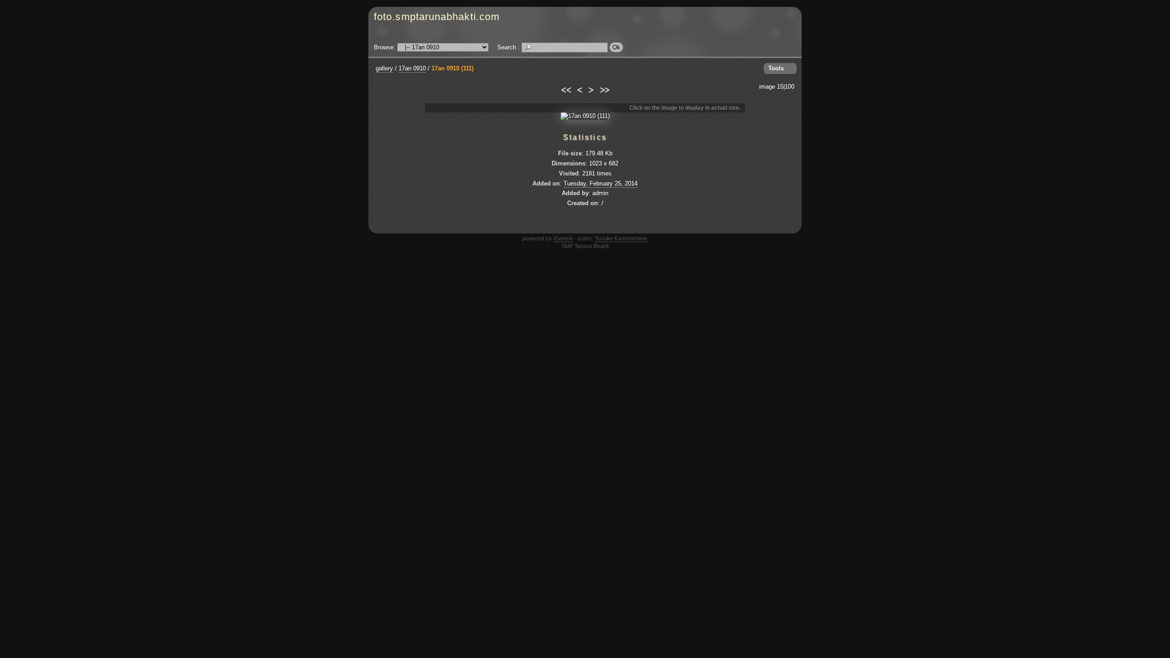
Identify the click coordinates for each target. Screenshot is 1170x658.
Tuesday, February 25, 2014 (601, 183)
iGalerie (563, 238)
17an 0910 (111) (452, 68)
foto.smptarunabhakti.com (437, 16)
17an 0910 (412, 68)
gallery (384, 68)
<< (565, 88)
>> (604, 88)
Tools (776, 68)
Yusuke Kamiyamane (621, 238)
